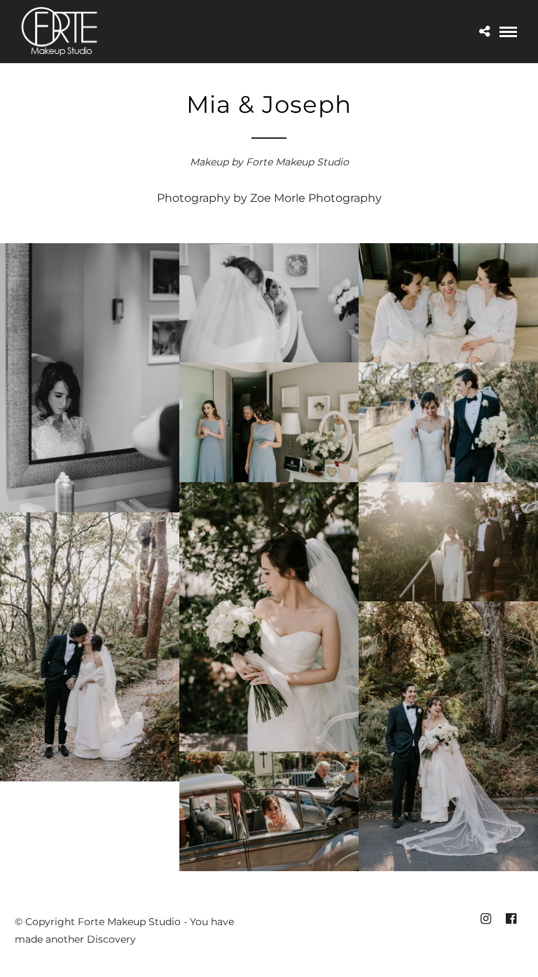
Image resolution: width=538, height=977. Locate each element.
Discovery (111, 939)
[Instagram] (485, 919)
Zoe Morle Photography (316, 198)
